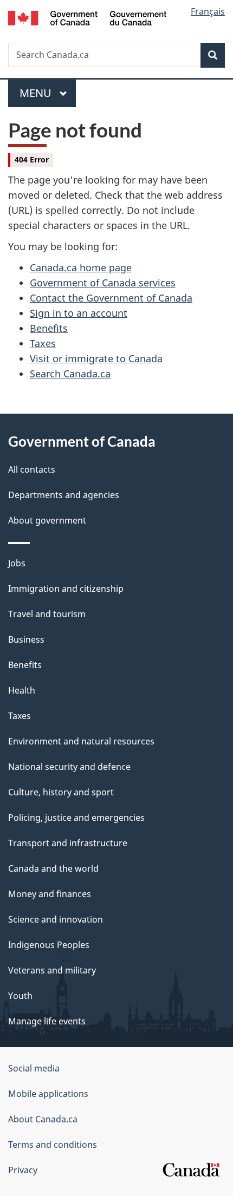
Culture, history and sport (61, 792)
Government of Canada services (103, 282)
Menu (37, 93)
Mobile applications (48, 1094)
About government (47, 520)
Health (21, 690)
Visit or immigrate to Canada (96, 358)
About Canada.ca (42, 1119)
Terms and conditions (52, 1145)
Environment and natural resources (81, 741)
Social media (34, 1068)
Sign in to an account (78, 312)
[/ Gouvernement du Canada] (87, 17)
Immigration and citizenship (66, 588)
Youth (20, 996)
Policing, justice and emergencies (76, 818)
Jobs (16, 563)
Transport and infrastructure (67, 843)
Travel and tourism (47, 614)
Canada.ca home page (81, 267)
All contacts (31, 469)
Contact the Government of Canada (111, 297)
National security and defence (69, 767)
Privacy (22, 1170)
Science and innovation (55, 919)
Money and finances (49, 894)
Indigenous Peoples (48, 945)
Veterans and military (52, 970)
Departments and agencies (63, 495)
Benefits (49, 328)
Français (208, 11)
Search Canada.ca (70, 373)
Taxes (43, 343)
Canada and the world (53, 868)
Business (26, 639)
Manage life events (47, 1021)
